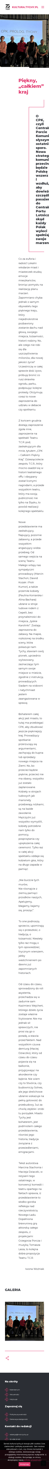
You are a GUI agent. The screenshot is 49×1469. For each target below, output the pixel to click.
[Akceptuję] (45, 1454)
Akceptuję (24, 1464)
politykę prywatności (32, 1460)
